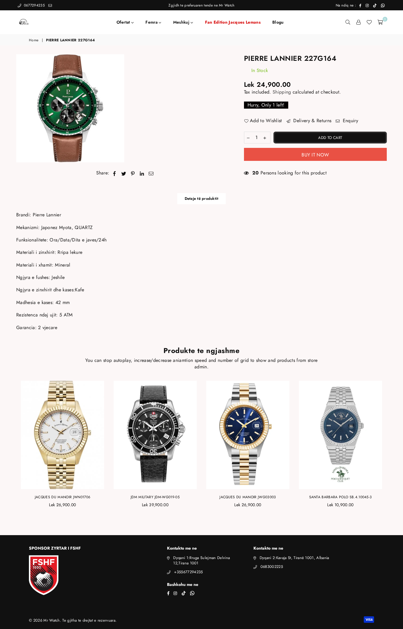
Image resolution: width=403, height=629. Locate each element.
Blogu (278, 22)
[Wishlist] (369, 22)
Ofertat (124, 22)
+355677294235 (188, 572)
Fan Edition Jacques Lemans (233, 22)
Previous (9, 447)
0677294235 (33, 5)
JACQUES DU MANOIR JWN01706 (62, 497)
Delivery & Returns (311, 120)
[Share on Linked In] (142, 173)
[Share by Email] (151, 173)
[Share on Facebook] (114, 173)
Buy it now (315, 154)
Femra (152, 22)
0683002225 (272, 566)
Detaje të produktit (202, 198)
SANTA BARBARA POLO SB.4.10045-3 (340, 497)
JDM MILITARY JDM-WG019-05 (155, 497)
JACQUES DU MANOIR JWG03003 (247, 497)
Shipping (282, 92)
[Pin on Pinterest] (133, 173)
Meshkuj (182, 22)
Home (33, 40)
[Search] (348, 22)
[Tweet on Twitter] (123, 173)
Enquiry (349, 120)
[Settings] (358, 22)
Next (393, 447)
